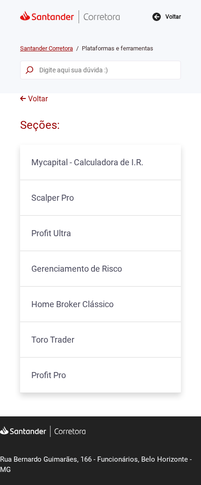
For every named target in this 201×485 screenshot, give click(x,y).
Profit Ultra (51, 233)
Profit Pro (48, 375)
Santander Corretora (46, 48)
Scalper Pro (52, 198)
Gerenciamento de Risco (76, 269)
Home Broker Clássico (72, 304)
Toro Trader (52, 339)
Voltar (38, 98)
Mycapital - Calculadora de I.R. (87, 162)
